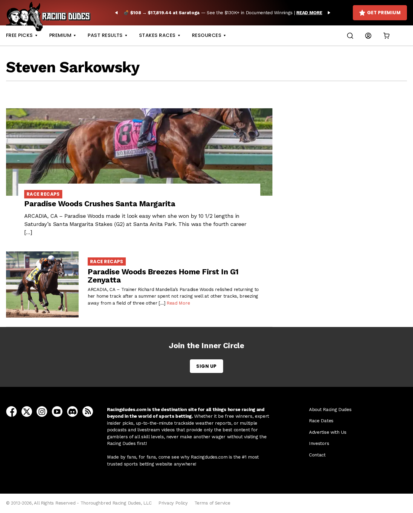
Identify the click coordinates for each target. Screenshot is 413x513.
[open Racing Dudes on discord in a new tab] (72, 411)
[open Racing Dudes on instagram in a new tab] (42, 411)
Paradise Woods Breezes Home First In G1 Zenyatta (163, 276)
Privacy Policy (173, 503)
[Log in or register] (368, 35)
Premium (60, 35)
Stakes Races (157, 35)
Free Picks (19, 35)
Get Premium (384, 12)
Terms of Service (212, 503)
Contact (317, 455)
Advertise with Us (327, 432)
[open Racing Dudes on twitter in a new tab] (26, 411)
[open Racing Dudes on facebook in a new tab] (11, 411)
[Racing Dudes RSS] (87, 411)
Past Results (105, 35)
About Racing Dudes (330, 409)
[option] (222, 13)
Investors (319, 443)
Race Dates (321, 420)
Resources (206, 35)
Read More (178, 303)
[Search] (350, 35)
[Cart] (386, 35)
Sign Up (206, 366)
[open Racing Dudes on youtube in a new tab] (57, 411)
